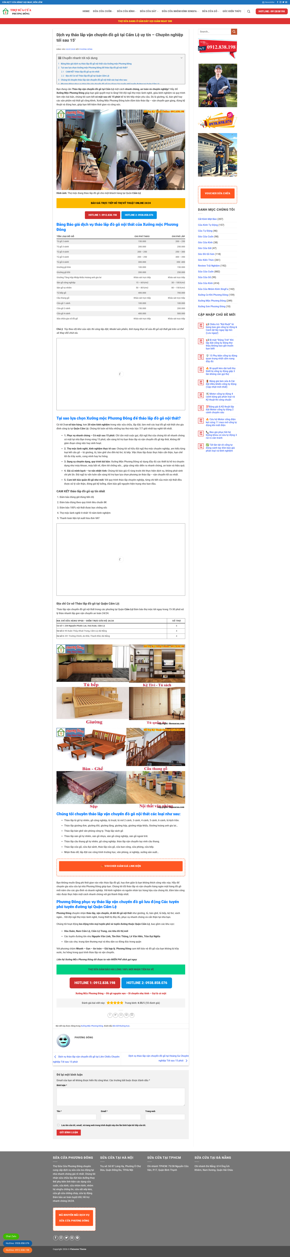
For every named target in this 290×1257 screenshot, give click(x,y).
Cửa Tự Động (205, 230)
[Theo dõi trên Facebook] (278, 2)
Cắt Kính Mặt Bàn (207, 219)
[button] (268, 2)
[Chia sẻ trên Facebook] (110, 1015)
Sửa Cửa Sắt (148, 11)
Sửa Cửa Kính (125, 11)
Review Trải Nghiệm (209, 265)
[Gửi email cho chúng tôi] (286, 2)
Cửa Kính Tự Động (208, 225)
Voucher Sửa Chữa (217, 193)
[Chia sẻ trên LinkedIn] (131, 1015)
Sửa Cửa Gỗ (209, 11)
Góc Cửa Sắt (204, 248)
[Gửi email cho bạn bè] (120, 1015)
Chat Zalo (11, 1236)
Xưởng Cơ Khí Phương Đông (213, 294)
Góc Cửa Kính (205, 242)
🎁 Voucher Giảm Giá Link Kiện (121, 866)
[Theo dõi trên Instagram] (280, 2)
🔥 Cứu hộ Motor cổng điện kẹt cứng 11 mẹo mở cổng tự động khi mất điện (221, 422)
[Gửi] (234, 32)
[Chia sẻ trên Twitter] (115, 1015)
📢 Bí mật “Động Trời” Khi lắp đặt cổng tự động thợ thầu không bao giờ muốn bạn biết (220, 344)
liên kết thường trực (121, 1026)
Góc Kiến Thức (232, 11)
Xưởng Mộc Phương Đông (92, 1026)
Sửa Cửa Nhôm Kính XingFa (179, 11)
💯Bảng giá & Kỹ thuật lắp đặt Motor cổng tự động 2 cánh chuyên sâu (220, 409)
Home (86, 11)
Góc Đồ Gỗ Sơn (206, 254)
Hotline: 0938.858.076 (17, 1243)
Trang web (150, 1111)
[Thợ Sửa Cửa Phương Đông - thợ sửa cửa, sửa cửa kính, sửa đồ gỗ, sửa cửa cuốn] (17, 11)
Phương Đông (85, 49)
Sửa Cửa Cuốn (102, 11)
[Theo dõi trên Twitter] (283, 2)
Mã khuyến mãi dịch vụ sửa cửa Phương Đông (74, 1218)
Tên (59, 1111)
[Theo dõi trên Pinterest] (77, 1237)
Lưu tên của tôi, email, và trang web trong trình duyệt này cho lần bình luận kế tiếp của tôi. (103, 1125)
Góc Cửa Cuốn (205, 236)
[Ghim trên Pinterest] (126, 1015)
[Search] (248, 11)
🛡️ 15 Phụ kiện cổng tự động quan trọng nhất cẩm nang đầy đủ (221, 358)
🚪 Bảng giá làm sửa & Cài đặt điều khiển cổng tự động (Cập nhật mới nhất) (221, 384)
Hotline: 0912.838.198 (17, 1250)
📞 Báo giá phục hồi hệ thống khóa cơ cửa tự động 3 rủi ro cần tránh (221, 435)
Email (104, 1111)
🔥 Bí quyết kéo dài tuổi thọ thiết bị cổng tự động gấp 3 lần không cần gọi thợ (220, 371)
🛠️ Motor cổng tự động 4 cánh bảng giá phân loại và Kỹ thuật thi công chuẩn (220, 396)
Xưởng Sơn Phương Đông (211, 306)
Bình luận (62, 1085)
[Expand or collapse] (182, 58)
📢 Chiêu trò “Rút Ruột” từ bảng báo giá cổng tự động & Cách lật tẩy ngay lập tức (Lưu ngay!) (221, 328)
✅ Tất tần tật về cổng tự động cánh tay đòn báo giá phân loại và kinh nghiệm (220, 447)
